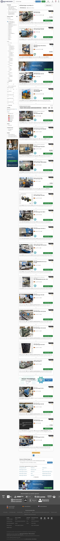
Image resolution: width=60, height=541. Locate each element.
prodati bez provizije (12, 160)
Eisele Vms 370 (33, 469)
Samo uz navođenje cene (12, 86)
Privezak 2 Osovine (54, 512)
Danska (11, 119)
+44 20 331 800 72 (12, 506)
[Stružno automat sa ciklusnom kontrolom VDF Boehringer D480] (26, 116)
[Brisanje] (34, 1)
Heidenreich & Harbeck (12, 24)
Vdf (49, 107)
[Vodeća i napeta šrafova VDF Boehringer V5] (26, 365)
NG (9, 61)
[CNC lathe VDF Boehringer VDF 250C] (26, 298)
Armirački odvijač (19, 512)
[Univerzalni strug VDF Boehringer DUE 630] (26, 77)
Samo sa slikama (11, 134)
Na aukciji (48, 55)
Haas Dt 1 (32, 475)
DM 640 (11, 76)
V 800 (10, 69)
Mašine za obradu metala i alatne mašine (12, 7)
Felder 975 (32, 471)
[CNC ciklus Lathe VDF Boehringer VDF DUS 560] (26, 315)
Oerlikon (10, 27)
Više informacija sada (48, 380)
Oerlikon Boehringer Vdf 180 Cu (47, 471)
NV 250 (11, 80)
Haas (32, 473)
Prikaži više (36, 477)
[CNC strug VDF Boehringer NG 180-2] (26, 441)
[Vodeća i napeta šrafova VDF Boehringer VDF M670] (26, 199)
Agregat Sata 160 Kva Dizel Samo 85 (30, 514)
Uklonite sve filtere (31, 7)
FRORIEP (10, 29)
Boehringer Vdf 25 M (23, 475)
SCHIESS (10, 32)
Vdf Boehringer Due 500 (46, 473)
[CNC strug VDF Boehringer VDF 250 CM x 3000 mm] (26, 49)
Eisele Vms (33, 467)
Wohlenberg (10, 26)
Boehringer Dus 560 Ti (23, 471)
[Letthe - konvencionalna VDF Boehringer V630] (26, 182)
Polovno (10, 125)
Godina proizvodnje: (10, 87)
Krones (9, 37)
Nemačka (11, 115)
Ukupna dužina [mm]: (10, 94)
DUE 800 (11, 59)
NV (9, 78)
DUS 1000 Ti (11, 55)
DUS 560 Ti (11, 52)
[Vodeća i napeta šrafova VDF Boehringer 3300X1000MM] (26, 166)
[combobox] (12, 113)
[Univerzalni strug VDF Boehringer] (26, 16)
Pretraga (38, 1)
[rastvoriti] (36, 25)
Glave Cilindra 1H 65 (27, 512)
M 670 (10, 72)
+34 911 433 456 (11, 507)
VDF (9, 44)
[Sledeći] (32, 16)
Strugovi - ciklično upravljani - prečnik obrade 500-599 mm (30, 107)
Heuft (9, 34)
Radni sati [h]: (9, 91)
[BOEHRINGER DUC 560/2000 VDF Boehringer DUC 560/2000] (26, 132)
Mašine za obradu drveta (12, 11)
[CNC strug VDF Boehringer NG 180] (26, 392)
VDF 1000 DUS (12, 48)
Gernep (10, 28)
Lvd (43, 469)
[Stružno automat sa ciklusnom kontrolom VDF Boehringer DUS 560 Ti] (26, 149)
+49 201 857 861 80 (43, 506)
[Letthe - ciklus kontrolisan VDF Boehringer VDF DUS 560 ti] (26, 249)
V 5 (10, 70)
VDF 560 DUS (11, 46)
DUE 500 (11, 60)
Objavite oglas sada (48, 69)
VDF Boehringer (11, 21)
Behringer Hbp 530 (22, 467)
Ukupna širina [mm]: (10, 98)
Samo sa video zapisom (12, 135)
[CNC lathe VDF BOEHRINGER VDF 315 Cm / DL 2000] (26, 265)
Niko (9, 38)
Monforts (44, 107)
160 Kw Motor (5, 512)
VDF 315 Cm (11, 49)
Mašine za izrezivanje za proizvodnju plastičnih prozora (40, 512)
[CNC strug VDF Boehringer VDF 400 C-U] (26, 232)
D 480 (10, 65)
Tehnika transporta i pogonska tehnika (11, 14)
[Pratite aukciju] (52, 46)
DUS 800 (11, 53)
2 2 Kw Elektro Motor (12, 512)
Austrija (11, 120)
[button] (58, 1)
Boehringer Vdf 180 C (23, 473)
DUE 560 (11, 58)
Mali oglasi (10, 129)
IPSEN (9, 35)
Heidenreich (44, 467)
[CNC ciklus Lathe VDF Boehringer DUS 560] (26, 408)
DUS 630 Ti (11, 54)
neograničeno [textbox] (10, 113)
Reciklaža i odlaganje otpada (12, 10)
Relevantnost (48, 5)
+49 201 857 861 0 (27, 506)
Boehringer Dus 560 (22, 469)
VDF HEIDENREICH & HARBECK (11, 23)
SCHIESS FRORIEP (11, 33)
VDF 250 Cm (11, 47)
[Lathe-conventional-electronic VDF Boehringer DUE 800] (26, 33)
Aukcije (9, 130)
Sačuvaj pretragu (36, 452)
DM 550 (11, 75)
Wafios (9, 39)
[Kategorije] (14, 1)
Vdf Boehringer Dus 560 (46, 475)
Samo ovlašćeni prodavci (12, 136)
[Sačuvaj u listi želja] (52, 12)
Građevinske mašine (12, 8)
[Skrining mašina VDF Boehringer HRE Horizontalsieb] (26, 94)
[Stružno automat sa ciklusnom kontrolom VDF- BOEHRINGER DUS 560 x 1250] (26, 282)
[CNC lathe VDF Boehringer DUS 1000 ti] (26, 215)
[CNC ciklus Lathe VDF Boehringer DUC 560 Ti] (26, 348)
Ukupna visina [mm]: (10, 101)
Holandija (11, 116)
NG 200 (11, 63)
